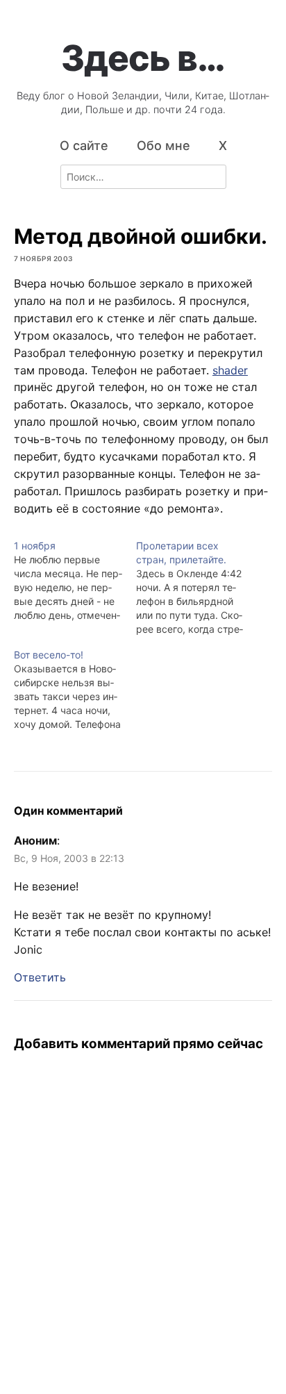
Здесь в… (143, 57)
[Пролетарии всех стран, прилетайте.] (197, 587)
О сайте (84, 145)
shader (230, 370)
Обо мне (163, 145)
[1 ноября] (75, 580)
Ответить (40, 977)
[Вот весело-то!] (75, 689)
